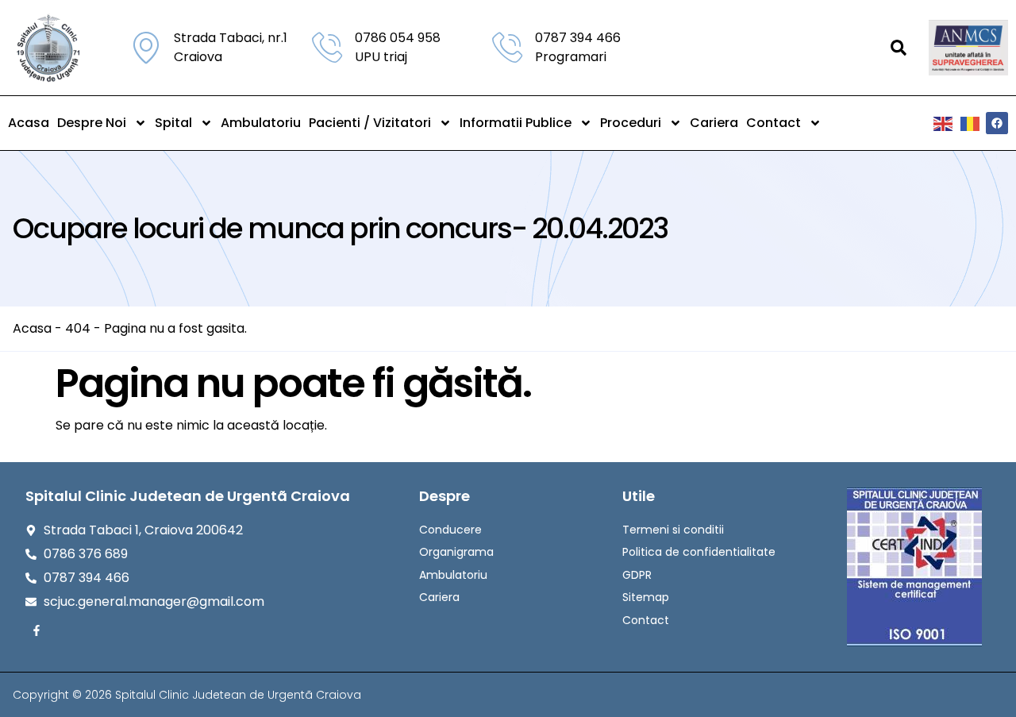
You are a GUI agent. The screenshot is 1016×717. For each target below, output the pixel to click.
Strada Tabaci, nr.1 (230, 38)
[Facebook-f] (36, 630)
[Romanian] (970, 122)
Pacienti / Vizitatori (370, 123)
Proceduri (630, 123)
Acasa (28, 123)
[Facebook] (997, 123)
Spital (173, 123)
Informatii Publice (516, 123)
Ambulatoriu (261, 123)
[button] (898, 47)
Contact (773, 123)
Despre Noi (91, 123)
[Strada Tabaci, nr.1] (146, 48)
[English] (943, 122)
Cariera (714, 123)
